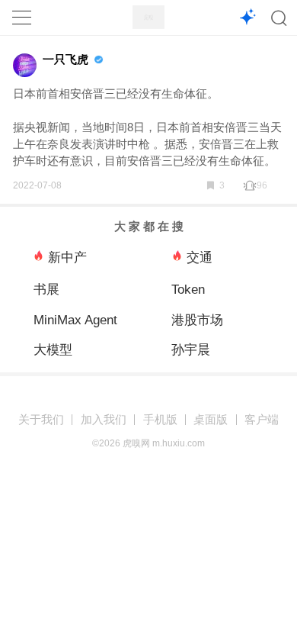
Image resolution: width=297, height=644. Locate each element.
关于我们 (41, 420)
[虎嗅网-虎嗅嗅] (248, 18)
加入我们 (103, 420)
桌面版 (210, 420)
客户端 (261, 420)
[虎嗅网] (148, 17)
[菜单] (21, 17)
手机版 (160, 420)
